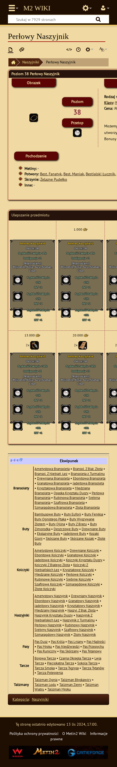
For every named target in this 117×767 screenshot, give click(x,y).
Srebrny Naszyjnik (48, 629)
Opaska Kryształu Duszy (71, 493)
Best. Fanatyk (51, 173)
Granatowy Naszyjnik (83, 601)
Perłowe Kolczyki (79, 574)
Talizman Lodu (45, 684)
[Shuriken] (34, 345)
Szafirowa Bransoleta (69, 502)
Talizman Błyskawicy (76, 679)
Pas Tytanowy (91, 651)
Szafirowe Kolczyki (48, 584)
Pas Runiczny (46, 651)
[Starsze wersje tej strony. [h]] (78, 49)
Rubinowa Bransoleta (69, 497)
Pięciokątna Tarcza (60, 663)
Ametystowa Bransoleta (52, 469)
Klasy (108, 102)
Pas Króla (57, 641)
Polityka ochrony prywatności (34, 733)
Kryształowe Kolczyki (78, 569)
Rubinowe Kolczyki (49, 579)
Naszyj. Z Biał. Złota (81, 610)
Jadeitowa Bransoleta (88, 483)
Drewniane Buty (94, 529)
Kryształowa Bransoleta (54, 488)
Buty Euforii (72, 514)
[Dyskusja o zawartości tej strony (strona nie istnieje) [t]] (21, 49)
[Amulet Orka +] (82, 345)
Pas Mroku (44, 646)
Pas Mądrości (96, 641)
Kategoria (21, 699)
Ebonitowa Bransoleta (89, 478)
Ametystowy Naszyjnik (51, 596)
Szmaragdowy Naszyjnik (52, 634)
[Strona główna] (12, 62)
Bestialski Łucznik (100, 173)
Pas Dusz (41, 641)
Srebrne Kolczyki (78, 579)
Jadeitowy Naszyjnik (49, 605)
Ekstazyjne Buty (48, 533)
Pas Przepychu (93, 646)
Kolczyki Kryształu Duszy (84, 560)
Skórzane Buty (56, 538)
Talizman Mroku (59, 689)
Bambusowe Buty (48, 514)
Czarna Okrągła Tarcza (75, 658)
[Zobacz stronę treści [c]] (10, 49)
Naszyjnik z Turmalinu (79, 620)
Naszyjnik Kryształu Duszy (54, 615)
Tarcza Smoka (45, 668)
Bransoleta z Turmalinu (88, 473)
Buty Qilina (57, 524)
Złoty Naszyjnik (84, 634)
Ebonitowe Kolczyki (49, 555)
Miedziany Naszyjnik (49, 610)
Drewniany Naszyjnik (86, 596)
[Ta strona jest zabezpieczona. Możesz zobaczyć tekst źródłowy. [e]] (69, 49)
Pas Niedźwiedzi (67, 646)
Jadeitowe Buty (74, 533)
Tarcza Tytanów (93, 668)
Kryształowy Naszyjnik (83, 605)
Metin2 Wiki (36, 8)
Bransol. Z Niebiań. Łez (51, 473)
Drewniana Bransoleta (53, 478)
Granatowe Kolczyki (81, 555)
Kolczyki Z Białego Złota (52, 565)
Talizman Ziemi (70, 684)
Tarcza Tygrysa (68, 668)
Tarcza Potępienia (50, 672)
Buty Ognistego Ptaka (50, 519)
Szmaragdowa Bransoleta (53, 507)
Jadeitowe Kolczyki (49, 560)
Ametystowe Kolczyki (50, 550)
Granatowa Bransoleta (53, 483)
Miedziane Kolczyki (49, 574)
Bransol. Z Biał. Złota (88, 469)
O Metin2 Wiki (74, 733)
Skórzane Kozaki (82, 538)
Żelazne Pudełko (53, 179)
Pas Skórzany (69, 651)
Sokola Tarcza (87, 663)
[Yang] (85, 229)
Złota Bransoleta (87, 507)
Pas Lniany (75, 641)
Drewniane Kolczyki (84, 550)
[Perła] (77, 132)
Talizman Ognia (46, 679)
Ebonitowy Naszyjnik (50, 601)
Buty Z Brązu (77, 524)
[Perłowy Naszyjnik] (33, 117)
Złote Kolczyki (45, 589)
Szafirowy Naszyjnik (78, 629)
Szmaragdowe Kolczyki (83, 584)
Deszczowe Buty (66, 529)
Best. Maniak (73, 173)
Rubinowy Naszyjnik (79, 625)
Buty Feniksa (93, 514)
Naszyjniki (30, 62)
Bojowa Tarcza (45, 658)
